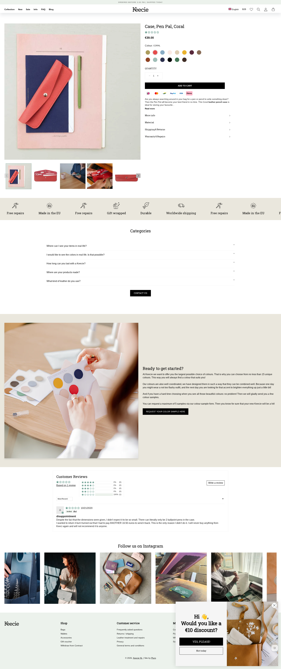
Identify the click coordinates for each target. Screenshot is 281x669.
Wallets (64, 634)
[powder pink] (170, 52)
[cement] (177, 52)
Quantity (151, 68)
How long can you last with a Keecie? (66, 263)
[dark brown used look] (184, 60)
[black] (170, 60)
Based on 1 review (66, 485)
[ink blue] (162, 60)
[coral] (155, 52)
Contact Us (140, 293)
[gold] (148, 52)
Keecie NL (138, 658)
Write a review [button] (215, 483)
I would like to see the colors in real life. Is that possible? (75, 254)
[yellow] (184, 52)
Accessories (66, 637)
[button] (258, 9)
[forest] (177, 60)
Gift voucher (66, 641)
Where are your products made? (63, 272)
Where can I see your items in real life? (67, 246)
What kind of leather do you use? (63, 281)
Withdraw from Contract (72, 645)
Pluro (153, 658)
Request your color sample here (165, 411)
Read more (150, 109)
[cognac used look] (148, 60)
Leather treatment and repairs (131, 637)
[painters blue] (162, 52)
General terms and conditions (130, 645)
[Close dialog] (274, 605)
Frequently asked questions (129, 629)
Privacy (120, 641)
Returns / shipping (125, 634)
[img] (73, 508)
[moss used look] (199, 52)
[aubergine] (192, 52)
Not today (201, 650)
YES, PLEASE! (201, 641)
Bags (63, 629)
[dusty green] (155, 60)
